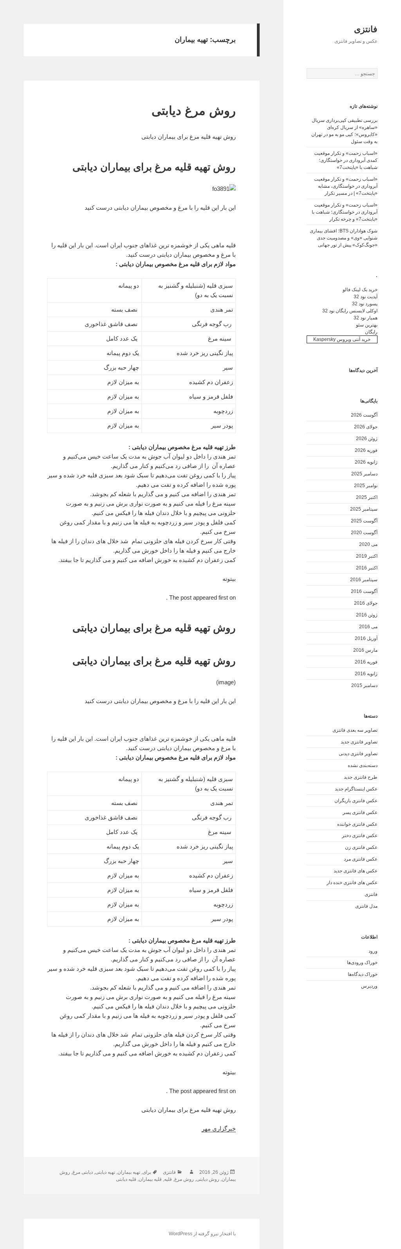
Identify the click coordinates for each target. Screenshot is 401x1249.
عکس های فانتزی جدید (356, 871)
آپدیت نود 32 (366, 296)
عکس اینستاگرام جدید (356, 789)
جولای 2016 (366, 603)
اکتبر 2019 (367, 556)
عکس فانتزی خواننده (357, 824)
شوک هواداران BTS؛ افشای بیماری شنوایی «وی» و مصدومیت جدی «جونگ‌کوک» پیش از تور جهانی (344, 238)
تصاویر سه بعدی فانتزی (355, 730)
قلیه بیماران (150, 1179)
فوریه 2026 (366, 450)
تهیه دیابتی (105, 1172)
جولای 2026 (366, 427)
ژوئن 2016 (367, 615)
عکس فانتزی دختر (360, 835)
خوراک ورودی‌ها (362, 962)
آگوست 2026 (364, 415)
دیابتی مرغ (82, 1172)
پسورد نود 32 (365, 303)
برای (147, 1172)
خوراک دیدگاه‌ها (363, 974)
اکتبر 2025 (367, 497)
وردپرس (369, 986)
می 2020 (368, 544)
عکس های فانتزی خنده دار (352, 882)
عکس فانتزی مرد (361, 859)
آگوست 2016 (364, 591)
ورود (373, 951)
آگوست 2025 (364, 521)
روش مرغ (184, 1179)
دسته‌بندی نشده (363, 765)
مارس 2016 (365, 650)
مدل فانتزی (366, 906)
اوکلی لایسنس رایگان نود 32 (350, 311)
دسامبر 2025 (364, 474)
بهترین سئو (367, 325)
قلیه (168, 1179)
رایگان (371, 332)
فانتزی (366, 29)
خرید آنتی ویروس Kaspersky (341, 339)
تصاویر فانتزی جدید (359, 742)
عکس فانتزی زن (361, 847)
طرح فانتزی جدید (361, 777)
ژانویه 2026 (366, 462)
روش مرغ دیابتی (194, 111)
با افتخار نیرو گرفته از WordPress (202, 1233)
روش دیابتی (207, 1179)
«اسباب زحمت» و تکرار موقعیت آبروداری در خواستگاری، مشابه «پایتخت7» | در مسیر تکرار (346, 186)
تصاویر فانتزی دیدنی (358, 753)
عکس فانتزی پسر (360, 812)
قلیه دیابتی (126, 1179)
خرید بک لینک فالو (360, 289)
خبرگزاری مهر (219, 1128)
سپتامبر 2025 (364, 509)
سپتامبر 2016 (364, 579)
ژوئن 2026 (367, 438)
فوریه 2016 (366, 662)
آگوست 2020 (364, 532)
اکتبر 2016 (367, 568)
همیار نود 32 (366, 318)
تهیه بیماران (128, 1172)
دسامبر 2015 (364, 685)
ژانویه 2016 (366, 673)
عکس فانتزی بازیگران (356, 800)
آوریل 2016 (366, 638)
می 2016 (368, 626)
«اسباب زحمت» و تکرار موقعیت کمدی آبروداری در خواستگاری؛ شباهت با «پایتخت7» (346, 160)
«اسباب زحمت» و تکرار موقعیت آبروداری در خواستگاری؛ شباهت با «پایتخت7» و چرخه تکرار (345, 212)
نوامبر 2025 (366, 485)
